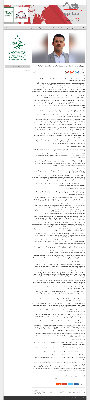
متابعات (47, 27)
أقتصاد (52, 27)
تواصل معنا (23, 27)
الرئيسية (82, 27)
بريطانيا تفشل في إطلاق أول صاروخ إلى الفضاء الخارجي (72, 392)
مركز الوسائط (32, 27)
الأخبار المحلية (67, 27)
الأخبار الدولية (59, 27)
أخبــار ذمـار (75, 27)
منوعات (40, 27)
